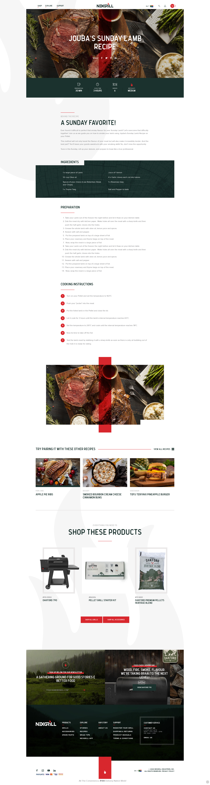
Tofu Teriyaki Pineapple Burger (150, 494)
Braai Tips (85, 735)
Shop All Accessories (116, 620)
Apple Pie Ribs (44, 494)
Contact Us (149, 728)
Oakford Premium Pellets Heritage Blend (149, 601)
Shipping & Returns (123, 731)
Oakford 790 (50, 600)
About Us (103, 728)
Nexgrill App (86, 738)
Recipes (84, 731)
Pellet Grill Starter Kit (102, 600)
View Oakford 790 (144, 687)
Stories (84, 728)
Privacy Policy (168, 771)
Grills (65, 728)
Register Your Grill (123, 728)
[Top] (105, 771)
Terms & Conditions (123, 738)
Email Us (148, 738)
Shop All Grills (91, 620)
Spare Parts (68, 735)
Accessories (68, 731)
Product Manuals (122, 735)
